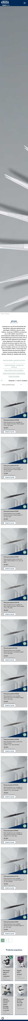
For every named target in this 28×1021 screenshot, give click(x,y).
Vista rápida (14, 416)
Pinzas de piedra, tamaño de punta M (14, 366)
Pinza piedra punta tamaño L (14, 370)
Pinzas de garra (14, 376)
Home (2, 314)
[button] (2, 1018)
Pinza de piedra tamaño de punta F (14, 361)
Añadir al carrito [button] (9, 432)
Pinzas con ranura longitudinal (14, 373)
